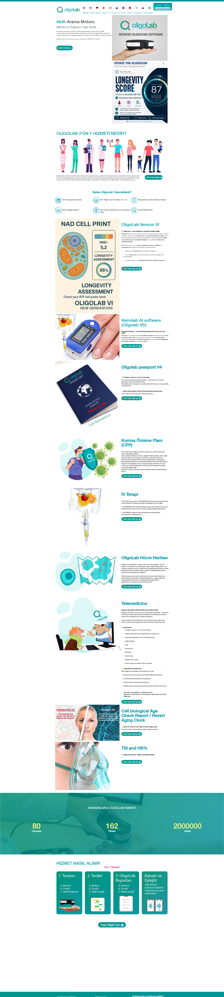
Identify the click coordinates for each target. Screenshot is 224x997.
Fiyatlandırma (148, 13)
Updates (129, 13)
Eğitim (123, 13)
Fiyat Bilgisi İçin (111, 925)
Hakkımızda (167, 5)
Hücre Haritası (95, 13)
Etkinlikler (138, 13)
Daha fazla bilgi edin (154, 177)
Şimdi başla (64, 48)
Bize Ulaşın (159, 5)
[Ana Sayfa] (68, 9)
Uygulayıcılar (115, 13)
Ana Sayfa (86, 13)
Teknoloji (105, 13)
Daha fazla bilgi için (131, 268)
